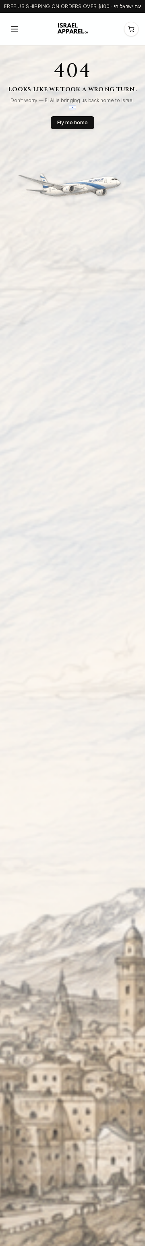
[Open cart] (131, 29)
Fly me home (72, 122)
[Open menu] (14, 29)
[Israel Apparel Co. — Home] (71, 29)
